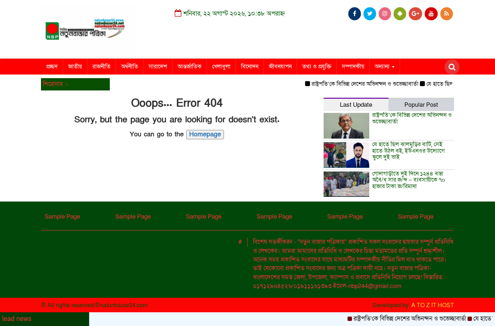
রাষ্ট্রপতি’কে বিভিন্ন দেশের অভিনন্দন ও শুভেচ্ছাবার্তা (361, 84)
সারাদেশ (158, 67)
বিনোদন (249, 67)
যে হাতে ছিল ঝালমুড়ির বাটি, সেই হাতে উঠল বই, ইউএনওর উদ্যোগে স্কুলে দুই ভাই (408, 150)
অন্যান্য (383, 67)
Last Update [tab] (356, 105)
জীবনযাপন (280, 67)
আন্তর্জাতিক (189, 67)
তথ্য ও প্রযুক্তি (316, 67)
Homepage (205, 134)
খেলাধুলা (221, 67)
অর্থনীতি (129, 67)
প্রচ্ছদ (52, 67)
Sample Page (62, 216)
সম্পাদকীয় (353, 67)
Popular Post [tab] (421, 105)
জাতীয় (75, 67)
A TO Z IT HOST (432, 305)
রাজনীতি (101, 67)
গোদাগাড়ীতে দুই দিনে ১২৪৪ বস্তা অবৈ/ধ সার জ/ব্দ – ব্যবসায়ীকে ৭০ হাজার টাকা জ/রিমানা (408, 180)
